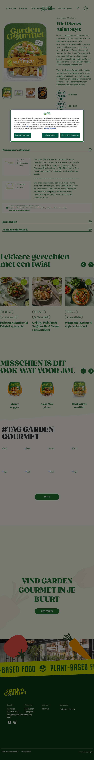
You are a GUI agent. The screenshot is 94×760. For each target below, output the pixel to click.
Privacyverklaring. (50, 128)
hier (27, 126)
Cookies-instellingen (22, 135)
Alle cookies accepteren (70, 135)
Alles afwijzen (50, 135)
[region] (47, 126)
